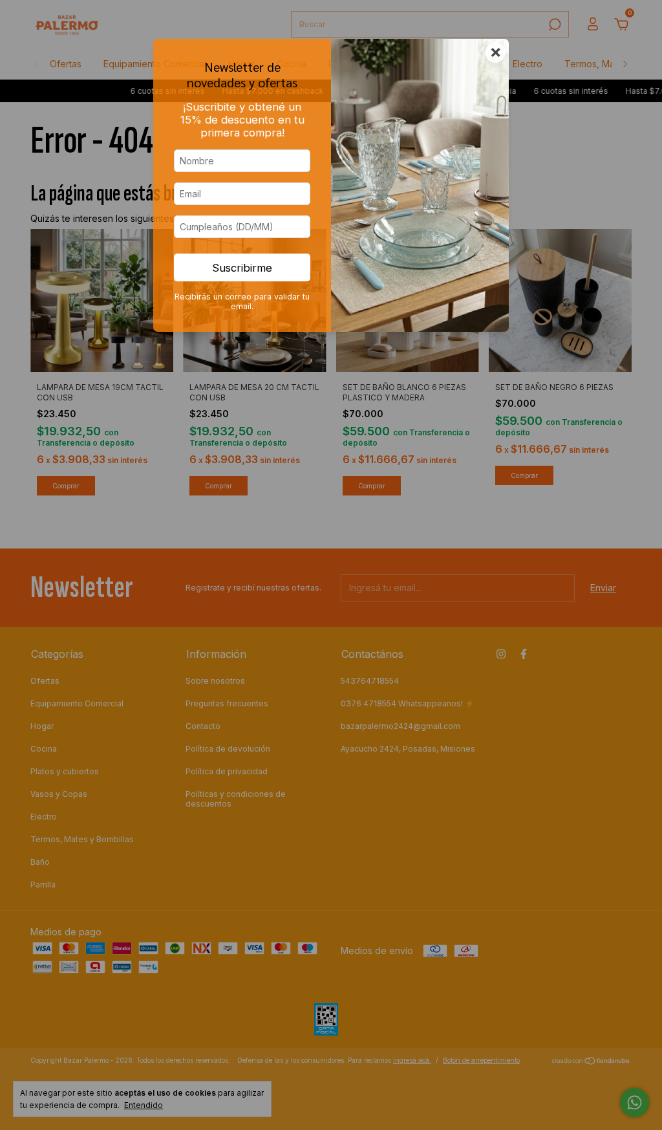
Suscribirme (242, 267)
